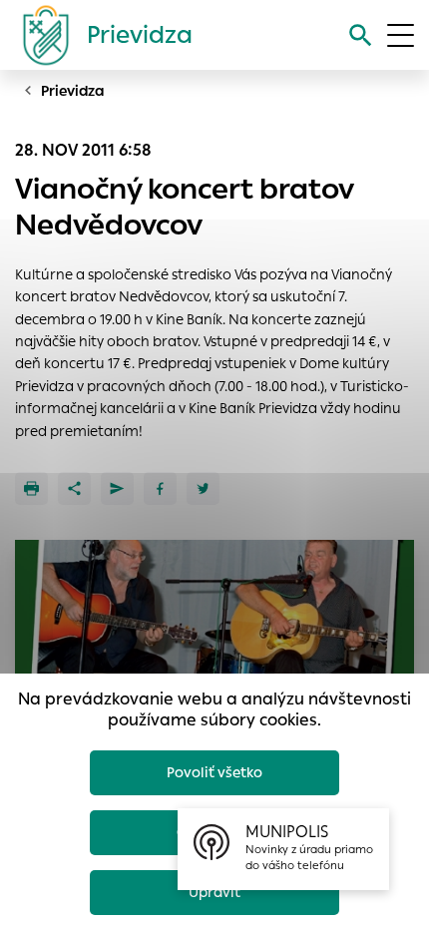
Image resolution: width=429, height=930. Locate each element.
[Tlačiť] (31, 488)
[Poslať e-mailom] (117, 488)
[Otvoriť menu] (400, 35)
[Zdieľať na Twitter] (203, 488)
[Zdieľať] (74, 488)
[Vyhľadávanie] (360, 35)
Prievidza (73, 91)
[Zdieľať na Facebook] (160, 488)
